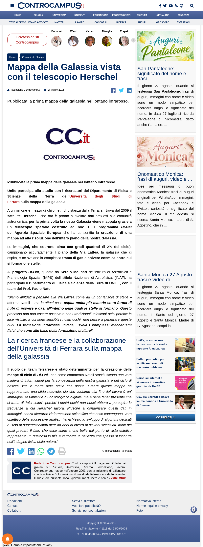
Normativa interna (148, 501)
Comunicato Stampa (33, 57)
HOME (17, 15)
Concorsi (100, 22)
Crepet (124, 31)
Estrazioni (183, 22)
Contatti (12, 505)
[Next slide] (133, 40)
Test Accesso (17, 22)
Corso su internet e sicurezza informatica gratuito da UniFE (150, 382)
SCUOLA (38, 15)
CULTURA (142, 15)
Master (59, 22)
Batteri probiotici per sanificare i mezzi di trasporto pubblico (150, 363)
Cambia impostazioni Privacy (31, 545)
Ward (73, 31)
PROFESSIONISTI (121, 15)
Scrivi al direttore (84, 501)
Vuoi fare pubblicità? (86, 505)
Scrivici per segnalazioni (89, 510)
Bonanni (56, 31)
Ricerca (121, 22)
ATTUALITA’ (162, 15)
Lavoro (79, 22)
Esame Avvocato (38, 22)
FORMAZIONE (100, 15)
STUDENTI (79, 15)
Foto (139, 510)
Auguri (142, 22)
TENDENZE (183, 15)
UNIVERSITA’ (59, 15)
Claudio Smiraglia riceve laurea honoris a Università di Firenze (154, 401)
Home (12, 57)
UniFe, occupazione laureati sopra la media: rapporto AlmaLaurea (152, 344)
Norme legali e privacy (152, 505)
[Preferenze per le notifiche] (7, 539)
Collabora (14, 510)
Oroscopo (162, 22)
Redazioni (14, 501)
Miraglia (107, 31)
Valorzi (90, 31)
